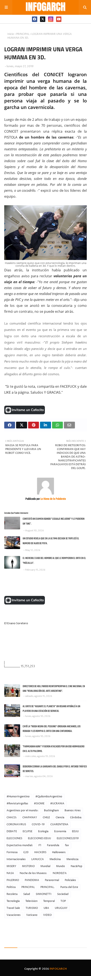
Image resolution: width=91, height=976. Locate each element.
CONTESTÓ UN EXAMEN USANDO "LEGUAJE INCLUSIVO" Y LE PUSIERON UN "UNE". (53, 521)
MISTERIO (28, 866)
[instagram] (50, 19)
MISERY (11, 866)
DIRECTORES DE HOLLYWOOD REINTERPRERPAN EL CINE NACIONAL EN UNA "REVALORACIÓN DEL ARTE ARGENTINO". (54, 688)
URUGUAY (61, 908)
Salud (26, 894)
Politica (11, 887)
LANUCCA (37, 859)
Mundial (45, 866)
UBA (46, 908)
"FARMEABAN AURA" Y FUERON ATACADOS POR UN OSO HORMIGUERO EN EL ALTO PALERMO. (53, 749)
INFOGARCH (58, 969)
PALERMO (13, 880)
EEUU (75, 831)
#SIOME (39, 803)
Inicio (10, 34)
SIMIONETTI (43, 894)
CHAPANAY (29, 817)
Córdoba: (76, 817)
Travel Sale (13, 908)
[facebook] (34, 19)
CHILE (46, 817)
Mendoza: (72, 859)
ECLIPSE (27, 831)
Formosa (12, 852)
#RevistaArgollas (17, 803)
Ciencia (60, 817)
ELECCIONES (14, 838)
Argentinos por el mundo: (22, 810)
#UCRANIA (57, 803)
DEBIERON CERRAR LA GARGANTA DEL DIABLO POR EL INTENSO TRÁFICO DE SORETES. (55, 769)
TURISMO (32, 908)
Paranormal (52, 880)
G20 (26, 852)
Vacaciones (14, 915)
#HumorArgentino (18, 796)
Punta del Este (69, 887)
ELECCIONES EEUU (39, 838)
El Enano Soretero (16, 623)
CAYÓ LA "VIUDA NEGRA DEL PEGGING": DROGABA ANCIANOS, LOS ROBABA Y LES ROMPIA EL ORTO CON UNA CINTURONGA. (51, 729)
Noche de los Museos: (33, 873)
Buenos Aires (73, 810)
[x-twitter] (42, 19)
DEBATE (12, 831)
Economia (60, 831)
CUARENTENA (59, 824)
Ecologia (43, 831)
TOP (63, 901)
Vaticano (31, 915)
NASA (10, 873)
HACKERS (40, 852)
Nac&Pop (76, 866)
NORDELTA (60, 873)
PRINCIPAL (22, 34)
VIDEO (47, 915)
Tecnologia (13, 901)
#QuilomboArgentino (48, 796)
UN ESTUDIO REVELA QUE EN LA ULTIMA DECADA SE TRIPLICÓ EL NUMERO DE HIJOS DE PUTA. (51, 541)
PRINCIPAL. (47, 887)
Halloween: (59, 852)
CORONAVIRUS (16, 824)
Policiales (70, 880)
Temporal (49, 901)
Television (31, 901)
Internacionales (16, 859)
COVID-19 (38, 824)
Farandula (53, 845)
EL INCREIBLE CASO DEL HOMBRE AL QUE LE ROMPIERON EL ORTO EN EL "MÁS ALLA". (54, 560)
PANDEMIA (32, 880)
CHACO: (12, 817)
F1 (40, 845)
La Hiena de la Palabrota (53, 499)
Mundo (60, 866)
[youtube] (58, 19)
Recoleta (12, 894)
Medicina (55, 859)
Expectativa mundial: (20, 845)
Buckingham (51, 810)
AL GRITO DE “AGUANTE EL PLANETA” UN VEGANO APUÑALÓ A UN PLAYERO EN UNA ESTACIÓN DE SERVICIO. (51, 709)
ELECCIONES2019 (68, 838)
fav (67, 845)
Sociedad (63, 894)
